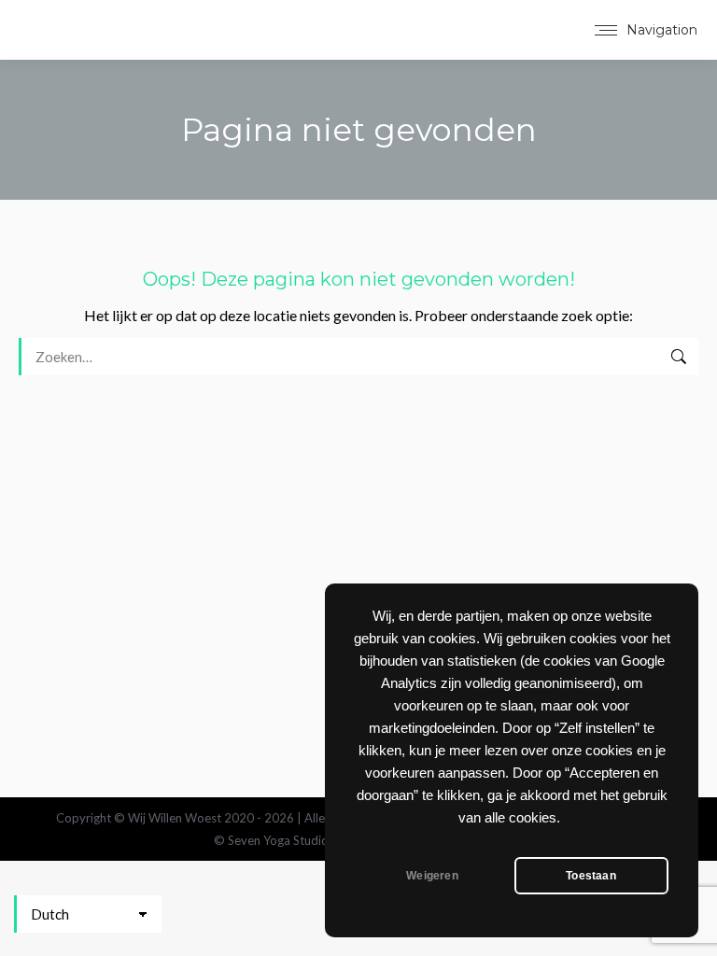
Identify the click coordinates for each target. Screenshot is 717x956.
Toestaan (590, 875)
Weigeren (431, 875)
